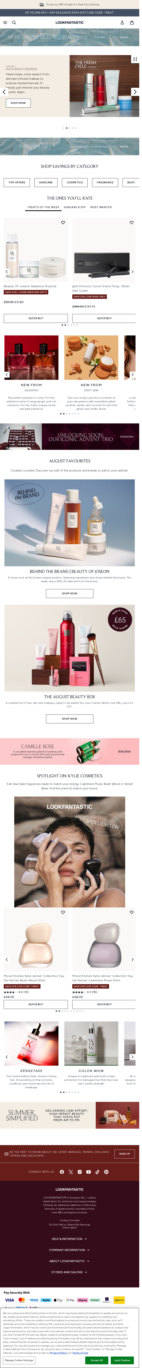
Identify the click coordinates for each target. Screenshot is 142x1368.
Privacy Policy (58, 1353)
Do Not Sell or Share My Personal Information (69, 1226)
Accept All (97, 1360)
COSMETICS (75, 182)
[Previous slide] (4, 92)
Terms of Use (80, 1353)
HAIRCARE (46, 182)
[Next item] (133, 272)
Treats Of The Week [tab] (43, 207)
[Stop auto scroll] (135, 59)
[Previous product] (7, 960)
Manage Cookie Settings (19, 1360)
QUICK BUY (35, 318)
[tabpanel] (70, 272)
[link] (122, 22)
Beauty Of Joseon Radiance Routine (30, 286)
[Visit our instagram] (79, 1171)
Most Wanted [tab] (101, 207)
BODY (131, 182)
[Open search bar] (14, 22)
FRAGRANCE (105, 182)
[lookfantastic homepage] (70, 22)
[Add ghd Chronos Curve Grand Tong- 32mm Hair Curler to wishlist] (131, 222)
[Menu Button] (5, 22)
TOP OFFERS (17, 182)
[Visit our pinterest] (106, 1171)
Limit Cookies (122, 1360)
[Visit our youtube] (88, 1171)
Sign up (124, 1153)
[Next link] (133, 375)
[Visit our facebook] (62, 1171)
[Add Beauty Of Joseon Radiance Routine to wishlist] (63, 222)
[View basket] (131, 22)
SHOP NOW (18, 103)
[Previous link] (7, 375)
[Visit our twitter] (70, 1171)
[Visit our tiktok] (97, 1171)
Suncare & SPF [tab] (75, 207)
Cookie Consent (70, 1220)
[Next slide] (135, 92)
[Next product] (133, 960)
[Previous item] (7, 272)
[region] (69, 1338)
